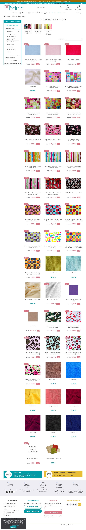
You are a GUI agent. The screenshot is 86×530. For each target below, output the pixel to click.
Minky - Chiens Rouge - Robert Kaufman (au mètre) (53, 193)
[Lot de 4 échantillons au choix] (53, 449)
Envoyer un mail (33, 511)
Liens (5, 517)
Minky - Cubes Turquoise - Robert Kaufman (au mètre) (73, 87)
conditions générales (55, 515)
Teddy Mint (73, 273)
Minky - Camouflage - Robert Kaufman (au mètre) (53, 326)
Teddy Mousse (53, 273)
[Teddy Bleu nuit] (73, 423)
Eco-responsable (12, 60)
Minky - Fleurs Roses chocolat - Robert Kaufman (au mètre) (33, 353)
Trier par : (61, 39)
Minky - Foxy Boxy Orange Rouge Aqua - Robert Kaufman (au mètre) (73, 220)
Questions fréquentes (10, 505)
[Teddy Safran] (32, 396)
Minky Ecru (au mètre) (32, 458)
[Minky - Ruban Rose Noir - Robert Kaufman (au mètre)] (32, 183)
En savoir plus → (67, 1)
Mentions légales (9, 512)
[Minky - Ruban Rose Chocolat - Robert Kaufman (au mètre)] (73, 156)
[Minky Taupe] (32, 316)
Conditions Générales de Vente (11, 508)
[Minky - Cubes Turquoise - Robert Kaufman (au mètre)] (73, 77)
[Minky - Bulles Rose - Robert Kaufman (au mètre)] (53, 77)
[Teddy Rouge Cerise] (73, 396)
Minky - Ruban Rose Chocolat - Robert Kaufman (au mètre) (73, 166)
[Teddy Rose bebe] (53, 396)
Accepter (13, 527)
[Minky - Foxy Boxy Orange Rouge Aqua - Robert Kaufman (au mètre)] (73, 210)
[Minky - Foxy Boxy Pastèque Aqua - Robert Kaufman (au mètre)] (53, 210)
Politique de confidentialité (11, 511)
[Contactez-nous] (81, 3)
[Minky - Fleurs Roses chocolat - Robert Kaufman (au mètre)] (32, 343)
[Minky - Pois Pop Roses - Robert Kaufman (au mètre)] (32, 370)
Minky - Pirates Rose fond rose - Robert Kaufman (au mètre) (53, 140)
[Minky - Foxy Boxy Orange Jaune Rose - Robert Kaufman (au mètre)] (73, 236)
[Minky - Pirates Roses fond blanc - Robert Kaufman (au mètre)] (73, 343)
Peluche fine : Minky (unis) (11, 43)
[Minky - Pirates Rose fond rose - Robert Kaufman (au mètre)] (53, 130)
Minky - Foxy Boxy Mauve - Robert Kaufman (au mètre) (32, 246)
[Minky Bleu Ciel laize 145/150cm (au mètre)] (32, 50)
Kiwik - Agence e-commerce (75, 525)
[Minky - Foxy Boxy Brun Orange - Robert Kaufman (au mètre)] (32, 263)
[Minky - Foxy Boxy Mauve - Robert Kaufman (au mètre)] (32, 236)
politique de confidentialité (50, 517)
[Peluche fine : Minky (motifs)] (28, 26)
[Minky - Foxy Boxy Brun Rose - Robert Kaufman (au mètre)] (32, 210)
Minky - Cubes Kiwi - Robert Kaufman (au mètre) (33, 113)
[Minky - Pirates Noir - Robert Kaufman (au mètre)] (73, 130)
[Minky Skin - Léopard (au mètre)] (73, 183)
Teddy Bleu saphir (73, 379)
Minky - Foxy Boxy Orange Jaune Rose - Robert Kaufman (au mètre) (73, 246)
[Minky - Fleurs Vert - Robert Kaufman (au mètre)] (53, 103)
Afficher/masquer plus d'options (12, 63)
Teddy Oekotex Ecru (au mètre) (32, 299)
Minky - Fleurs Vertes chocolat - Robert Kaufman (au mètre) (53, 353)
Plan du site (7, 515)
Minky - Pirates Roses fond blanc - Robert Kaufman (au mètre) (73, 353)
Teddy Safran (32, 406)
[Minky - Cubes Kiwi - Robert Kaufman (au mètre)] (32, 103)
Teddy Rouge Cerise (74, 406)
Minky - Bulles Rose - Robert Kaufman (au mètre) (53, 87)
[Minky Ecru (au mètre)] (32, 449)
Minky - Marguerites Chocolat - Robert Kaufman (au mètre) (73, 113)
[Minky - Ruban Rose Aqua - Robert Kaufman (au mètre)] (53, 156)
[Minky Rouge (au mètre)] (73, 50)
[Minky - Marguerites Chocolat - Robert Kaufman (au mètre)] (73, 103)
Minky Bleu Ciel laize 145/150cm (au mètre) (33, 60)
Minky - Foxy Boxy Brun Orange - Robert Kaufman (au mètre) (33, 273)
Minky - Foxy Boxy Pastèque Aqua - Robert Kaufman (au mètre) (53, 220)
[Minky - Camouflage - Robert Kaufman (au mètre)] (53, 316)
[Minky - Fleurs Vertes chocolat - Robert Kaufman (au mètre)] (53, 343)
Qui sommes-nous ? (10, 503)
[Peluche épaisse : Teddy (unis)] (48, 26)
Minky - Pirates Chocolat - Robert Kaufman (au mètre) (33, 140)
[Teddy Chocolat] (53, 370)
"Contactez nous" (59, 3)
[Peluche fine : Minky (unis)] (38, 26)
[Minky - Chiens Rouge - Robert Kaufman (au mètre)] (53, 183)
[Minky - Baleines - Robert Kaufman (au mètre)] (53, 236)
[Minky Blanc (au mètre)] (53, 290)
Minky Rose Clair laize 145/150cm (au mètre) (53, 60)
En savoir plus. (15, 525)
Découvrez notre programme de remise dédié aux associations (65, 473)
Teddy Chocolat (53, 379)
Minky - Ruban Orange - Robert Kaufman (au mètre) (33, 166)
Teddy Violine (32, 432)
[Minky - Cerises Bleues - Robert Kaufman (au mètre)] (73, 316)
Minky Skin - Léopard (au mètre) (74, 193)
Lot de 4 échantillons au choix (53, 458)
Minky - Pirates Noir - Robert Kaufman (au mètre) (73, 140)
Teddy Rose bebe (53, 406)
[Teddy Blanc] (32, 77)
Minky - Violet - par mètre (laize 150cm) (73, 300)
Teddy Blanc (33, 86)
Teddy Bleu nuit (73, 432)
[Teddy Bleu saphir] (73, 370)
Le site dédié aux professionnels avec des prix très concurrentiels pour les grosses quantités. (25, 474)
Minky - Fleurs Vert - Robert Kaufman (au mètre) (53, 113)
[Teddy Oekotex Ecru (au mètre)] (32, 290)
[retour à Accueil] (4, 16)
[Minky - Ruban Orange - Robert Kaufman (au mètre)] (32, 156)
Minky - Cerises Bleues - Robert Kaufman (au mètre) (73, 326)
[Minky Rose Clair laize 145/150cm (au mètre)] (53, 50)
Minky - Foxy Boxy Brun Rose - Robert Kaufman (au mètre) (32, 220)
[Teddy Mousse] (53, 263)
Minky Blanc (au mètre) (53, 299)
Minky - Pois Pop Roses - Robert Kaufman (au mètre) (33, 380)
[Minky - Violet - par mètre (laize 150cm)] (73, 290)
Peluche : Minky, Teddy (11, 33)
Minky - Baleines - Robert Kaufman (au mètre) (53, 246)
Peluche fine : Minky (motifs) (11, 38)
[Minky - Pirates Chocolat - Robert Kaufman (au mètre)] (32, 130)
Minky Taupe (33, 326)
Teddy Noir (53, 432)
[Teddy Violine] (32, 423)
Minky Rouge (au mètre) (74, 59)
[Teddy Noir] (53, 423)
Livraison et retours (9, 506)
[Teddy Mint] (73, 263)
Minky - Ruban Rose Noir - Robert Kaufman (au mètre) (33, 193)
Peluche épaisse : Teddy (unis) (11, 49)
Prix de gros (7, 514)
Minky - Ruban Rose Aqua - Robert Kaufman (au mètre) (53, 166)
